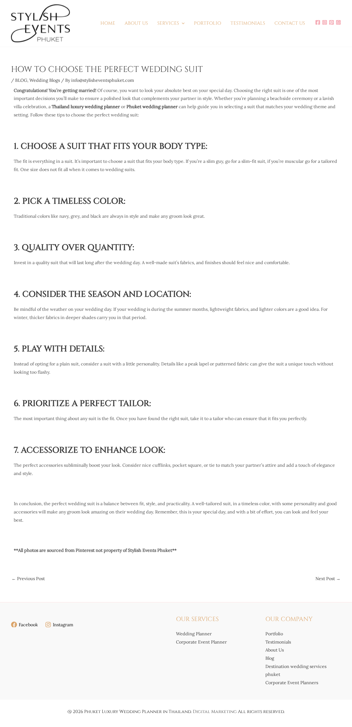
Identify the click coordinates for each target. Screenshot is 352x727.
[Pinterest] (331, 22)
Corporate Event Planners (291, 682)
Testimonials (278, 642)
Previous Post (28, 578)
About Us (274, 650)
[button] (182, 23)
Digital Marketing (215, 712)
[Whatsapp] (338, 22)
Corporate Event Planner (201, 642)
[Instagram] (324, 22)
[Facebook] (317, 22)
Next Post (327, 578)
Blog (269, 658)
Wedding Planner (194, 633)
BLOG (21, 80)
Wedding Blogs (44, 80)
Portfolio (274, 633)
